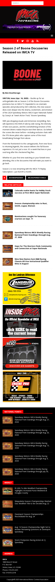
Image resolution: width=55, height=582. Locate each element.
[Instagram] (27, 41)
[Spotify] (37, 41)
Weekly (8, 482)
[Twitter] (22, 41)
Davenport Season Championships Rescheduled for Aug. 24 (29, 515)
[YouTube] (32, 41)
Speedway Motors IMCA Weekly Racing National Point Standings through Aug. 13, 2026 (32, 445)
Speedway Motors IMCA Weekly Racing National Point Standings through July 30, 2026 (32, 471)
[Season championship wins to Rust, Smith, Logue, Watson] (8, 206)
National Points (12, 411)
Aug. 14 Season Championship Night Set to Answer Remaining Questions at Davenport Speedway (33, 529)
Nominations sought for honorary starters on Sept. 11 (30, 217)
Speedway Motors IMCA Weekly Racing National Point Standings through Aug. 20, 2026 (32, 432)
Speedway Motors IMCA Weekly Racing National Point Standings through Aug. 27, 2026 (33, 234)
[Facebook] (17, 41)
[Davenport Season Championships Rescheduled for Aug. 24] (8, 517)
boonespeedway (16, 178)
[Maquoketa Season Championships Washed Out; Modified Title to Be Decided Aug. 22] (8, 504)
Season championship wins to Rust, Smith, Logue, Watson (31, 204)
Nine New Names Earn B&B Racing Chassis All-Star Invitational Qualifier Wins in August (32, 261)
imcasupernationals (37, 178)
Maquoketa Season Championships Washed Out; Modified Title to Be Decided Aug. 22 (33, 502)
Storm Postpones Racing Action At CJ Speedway (30, 541)
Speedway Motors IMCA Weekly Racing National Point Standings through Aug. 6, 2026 (31, 458)
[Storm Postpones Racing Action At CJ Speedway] (8, 543)
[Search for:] (27, 3)
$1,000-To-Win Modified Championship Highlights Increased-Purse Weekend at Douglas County (31, 490)
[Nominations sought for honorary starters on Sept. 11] (8, 219)
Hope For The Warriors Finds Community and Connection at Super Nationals (33, 247)
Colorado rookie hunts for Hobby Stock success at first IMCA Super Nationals (33, 191)
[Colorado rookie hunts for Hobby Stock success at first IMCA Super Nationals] (8, 193)
